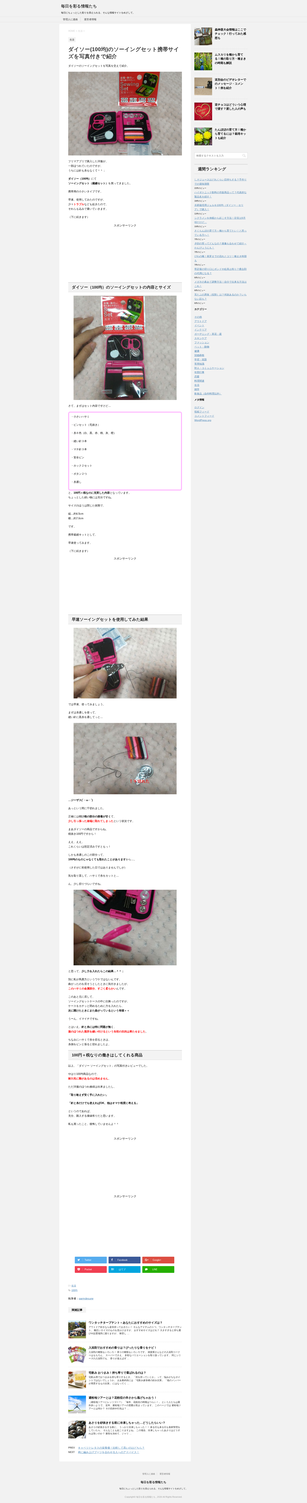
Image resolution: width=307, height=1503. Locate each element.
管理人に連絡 (70, 19)
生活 (73, 1285)
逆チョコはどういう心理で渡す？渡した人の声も (230, 106)
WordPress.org (202, 420)
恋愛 (196, 376)
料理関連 (199, 380)
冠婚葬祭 (199, 355)
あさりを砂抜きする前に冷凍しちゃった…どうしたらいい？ (127, 1422)
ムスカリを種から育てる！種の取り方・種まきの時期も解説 (230, 58)
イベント (199, 325)
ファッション (201, 342)
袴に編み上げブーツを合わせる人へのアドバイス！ (108, 1452)
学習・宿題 (200, 359)
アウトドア (200, 321)
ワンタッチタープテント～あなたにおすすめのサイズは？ (126, 1322)
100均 (74, 1290)
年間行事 (199, 372)
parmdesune (86, 1298)
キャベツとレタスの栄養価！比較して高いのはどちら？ (111, 1447)
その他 (198, 317)
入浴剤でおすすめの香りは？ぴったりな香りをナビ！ (123, 1347)
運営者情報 (90, 19)
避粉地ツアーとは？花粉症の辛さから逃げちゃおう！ (123, 1397)
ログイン (199, 407)
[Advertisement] (125, 252)
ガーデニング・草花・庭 (208, 334)
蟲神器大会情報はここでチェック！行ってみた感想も (230, 33)
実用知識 (199, 363)
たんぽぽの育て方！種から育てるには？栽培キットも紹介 (230, 133)
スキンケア (200, 338)
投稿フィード (201, 411)
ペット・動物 (201, 346)
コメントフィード (204, 416)
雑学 (196, 389)
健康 (196, 351)
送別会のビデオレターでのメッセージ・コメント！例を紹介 (230, 83)
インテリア (200, 329)
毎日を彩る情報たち (79, 6)
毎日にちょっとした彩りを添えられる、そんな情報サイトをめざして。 (153, 1488)
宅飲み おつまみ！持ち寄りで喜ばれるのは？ (117, 1372)
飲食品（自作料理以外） (208, 393)
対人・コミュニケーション (209, 368)
